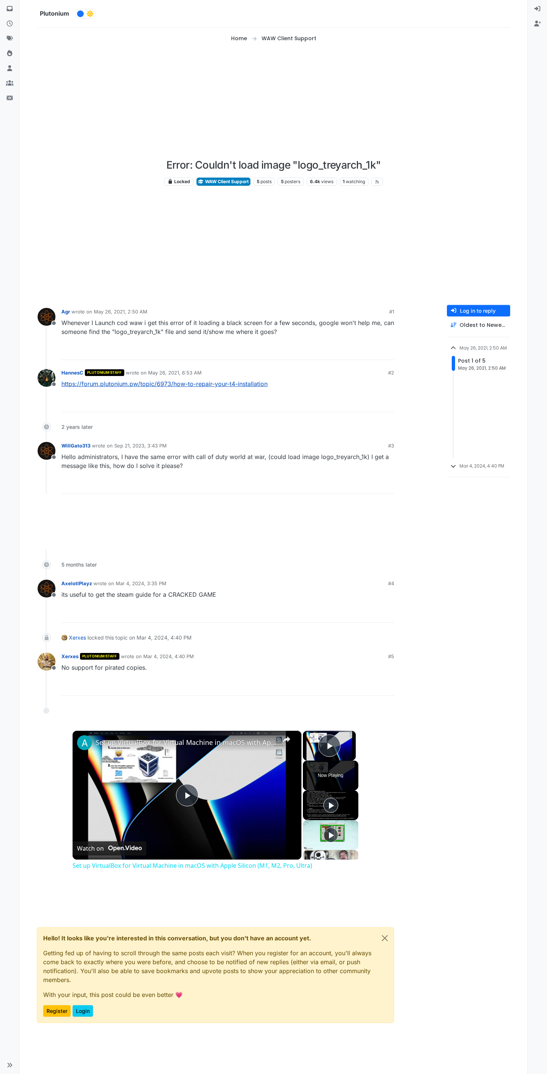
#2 (391, 373)
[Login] (537, 9)
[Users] (9, 68)
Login (83, 1011)
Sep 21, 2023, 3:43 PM (140, 446)
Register (57, 1011)
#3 (391, 446)
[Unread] (9, 9)
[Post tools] (387, 351)
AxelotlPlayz (76, 583)
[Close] (385, 938)
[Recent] (9, 24)
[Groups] (9, 83)
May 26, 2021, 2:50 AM (120, 312)
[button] (9, 1065)
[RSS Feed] (377, 182)
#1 (391, 312)
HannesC (72, 373)
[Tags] (9, 39)
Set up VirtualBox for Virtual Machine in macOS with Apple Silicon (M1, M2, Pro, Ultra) (186, 742)
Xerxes (77, 637)
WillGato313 (75, 446)
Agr (65, 312)
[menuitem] (537, 9)
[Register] (537, 24)
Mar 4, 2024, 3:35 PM (141, 583)
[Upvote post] (360, 351)
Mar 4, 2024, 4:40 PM (168, 656)
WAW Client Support (226, 181)
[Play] (330, 805)
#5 (391, 656)
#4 (391, 583)
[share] (286, 739)
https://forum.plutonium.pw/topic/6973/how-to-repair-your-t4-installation (164, 384)
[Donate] (9, 98)
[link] (84, 742)
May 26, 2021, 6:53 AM (175, 373)
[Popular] (9, 54)
